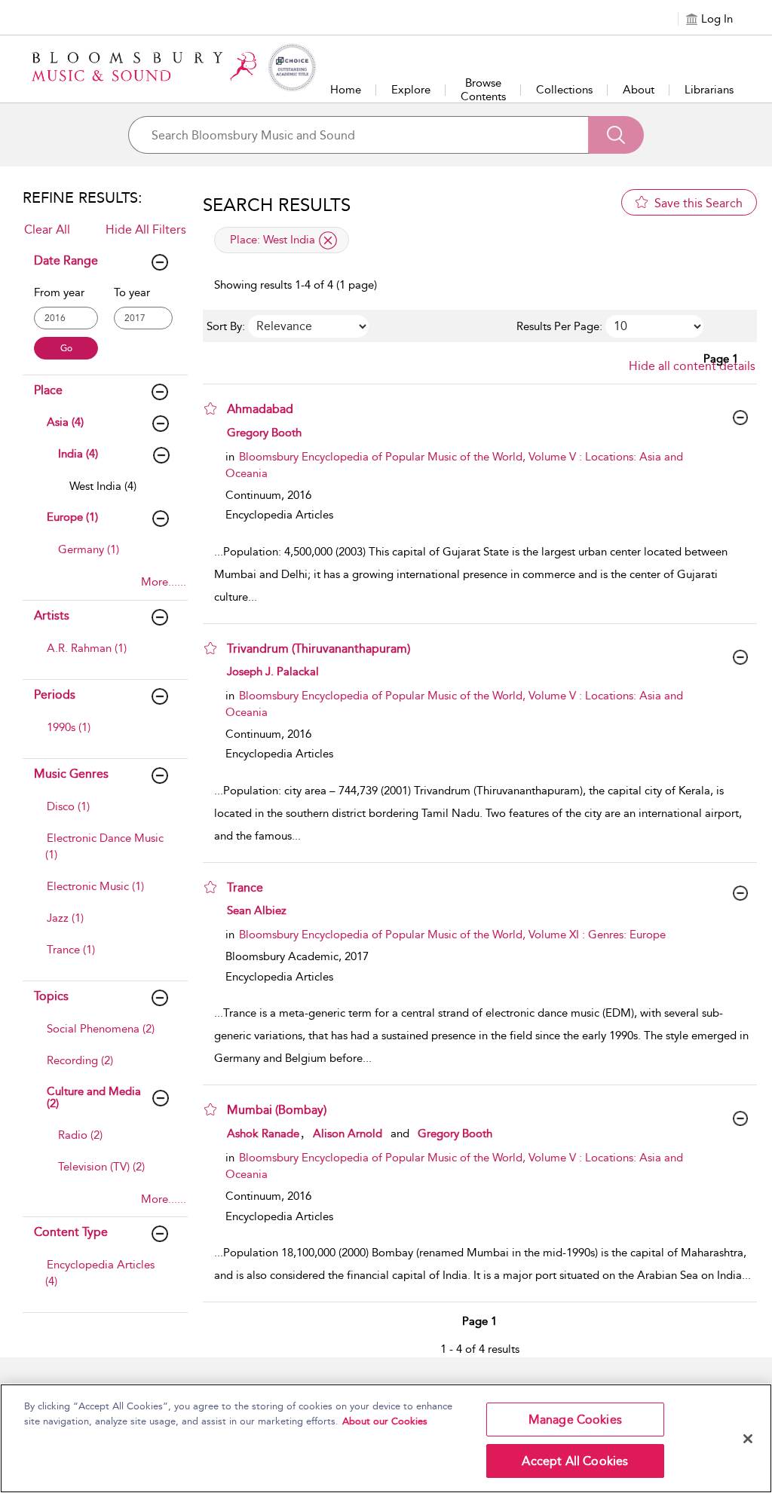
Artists (51, 615)
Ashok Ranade (263, 1133)
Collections (564, 89)
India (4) (78, 453)
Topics (51, 996)
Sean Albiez (256, 910)
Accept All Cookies (575, 1461)
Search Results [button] (277, 205)
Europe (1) (72, 517)
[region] (386, 1438)
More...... (163, 582)
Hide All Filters (146, 229)
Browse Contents (483, 89)
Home (345, 89)
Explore (410, 89)
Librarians (709, 89)
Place (48, 390)
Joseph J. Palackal (273, 671)
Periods (54, 694)
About (638, 89)
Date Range (66, 260)
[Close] (747, 1438)
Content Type (71, 1232)
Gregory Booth (264, 432)
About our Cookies (384, 1421)
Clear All (47, 229)
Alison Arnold (347, 1133)
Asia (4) (65, 422)
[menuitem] (119, 493)
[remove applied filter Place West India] (328, 240)
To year (132, 292)
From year (59, 292)
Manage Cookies (575, 1419)
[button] (210, 408)
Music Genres (71, 773)
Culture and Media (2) (94, 1098)
